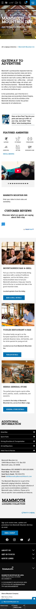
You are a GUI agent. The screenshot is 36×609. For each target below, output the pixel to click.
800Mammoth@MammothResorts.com (19, 476)
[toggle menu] (2, 2)
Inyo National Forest (19, 584)
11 (27, 183)
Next (32, 170)
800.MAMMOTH (6, 579)
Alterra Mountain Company (10, 594)
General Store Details (15, 409)
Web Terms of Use (7, 597)
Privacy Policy (6, 599)
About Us (6, 550)
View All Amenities (8, 153)
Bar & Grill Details (14, 298)
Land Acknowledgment (11, 586)
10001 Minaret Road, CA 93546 (11, 577)
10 (25, 183)
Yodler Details (12, 354)
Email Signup (10, 533)
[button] (18, 432)
